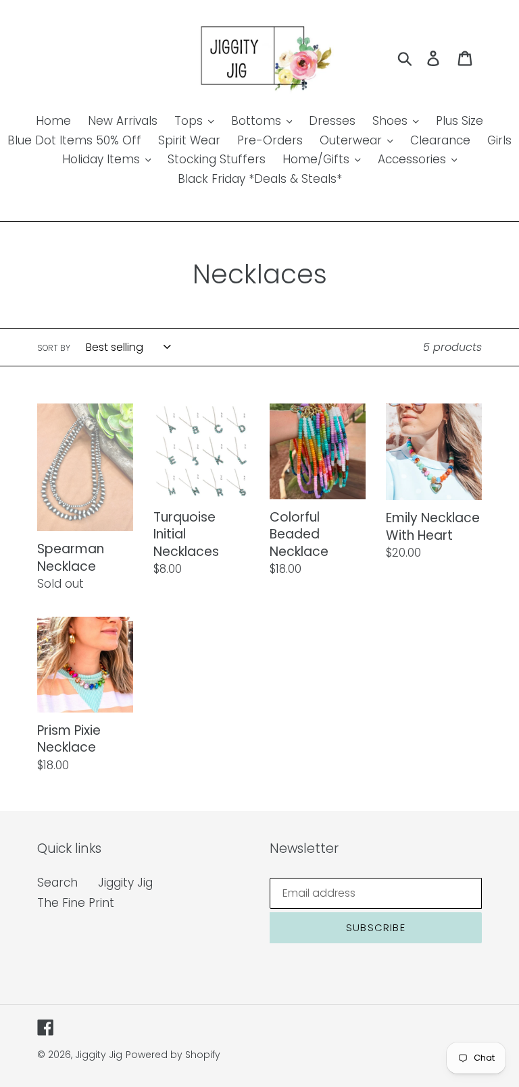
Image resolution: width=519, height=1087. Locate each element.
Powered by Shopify (173, 1054)
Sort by (53, 348)
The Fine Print (75, 903)
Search (57, 882)
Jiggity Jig (125, 882)
